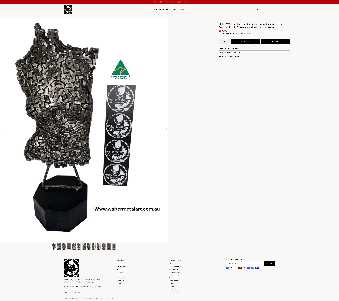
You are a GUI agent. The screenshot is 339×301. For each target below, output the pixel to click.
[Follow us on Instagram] (69, 292)
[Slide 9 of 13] (94, 246)
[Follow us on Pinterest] (79, 292)
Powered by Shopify (82, 298)
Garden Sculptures (175, 269)
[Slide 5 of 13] (74, 246)
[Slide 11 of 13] (104, 246)
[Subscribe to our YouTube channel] (72, 292)
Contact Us (120, 272)
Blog (118, 269)
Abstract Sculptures (175, 264)
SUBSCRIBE (269, 263)
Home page (120, 264)
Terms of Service (121, 278)
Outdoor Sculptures (175, 272)
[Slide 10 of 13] (99, 246)
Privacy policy (99, 298)
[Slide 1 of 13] (54, 246)
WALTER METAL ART (72, 298)
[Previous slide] (1, 130)
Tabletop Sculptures (175, 278)
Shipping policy (115, 298)
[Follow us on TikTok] (76, 292)
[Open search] (266, 9)
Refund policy (120, 280)
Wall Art (172, 283)
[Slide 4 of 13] (69, 246)
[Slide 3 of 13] (64, 246)
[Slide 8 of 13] (89, 246)
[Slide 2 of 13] (59, 246)
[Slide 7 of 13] (84, 246)
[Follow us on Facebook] (66, 292)
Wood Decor (173, 286)
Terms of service (107, 298)
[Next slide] (166, 130)
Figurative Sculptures (175, 266)
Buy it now (275, 41)
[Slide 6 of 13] (79, 246)
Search (118, 275)
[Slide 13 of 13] (114, 246)
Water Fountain (174, 280)
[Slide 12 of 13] (109, 246)
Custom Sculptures (175, 292)
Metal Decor (173, 289)
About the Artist (121, 266)
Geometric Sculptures (176, 275)
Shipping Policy (121, 283)
